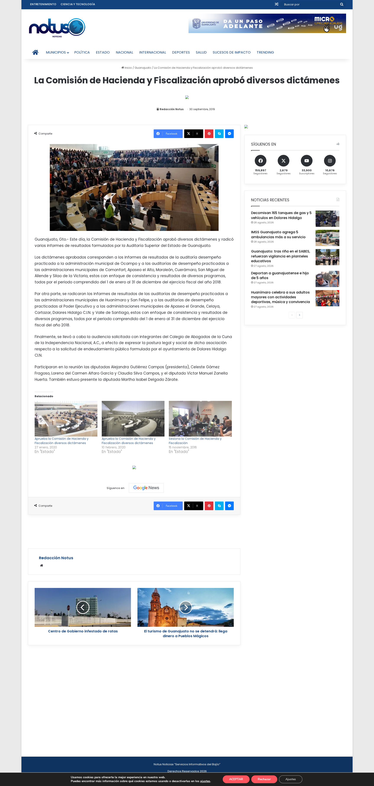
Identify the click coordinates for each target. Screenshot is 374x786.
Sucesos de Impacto (232, 52)
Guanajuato (143, 68)
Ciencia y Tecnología (78, 4)
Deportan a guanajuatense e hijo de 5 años (280, 275)
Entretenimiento (43, 4)
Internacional (152, 52)
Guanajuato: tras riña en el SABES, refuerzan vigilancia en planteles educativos (280, 256)
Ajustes (290, 779)
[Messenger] (229, 133)
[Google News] (146, 488)
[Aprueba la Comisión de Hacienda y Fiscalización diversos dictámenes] (66, 419)
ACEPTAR (236, 779)
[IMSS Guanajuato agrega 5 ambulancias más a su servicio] (327, 238)
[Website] (41, 565)
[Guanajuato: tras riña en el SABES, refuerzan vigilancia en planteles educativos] (327, 257)
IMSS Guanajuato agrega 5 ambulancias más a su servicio (278, 234)
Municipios (56, 52)
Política (82, 52)
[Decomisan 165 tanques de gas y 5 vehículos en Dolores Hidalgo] (327, 219)
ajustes (205, 781)
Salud (201, 52)
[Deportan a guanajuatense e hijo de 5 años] (327, 279)
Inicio (128, 68)
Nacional (124, 52)
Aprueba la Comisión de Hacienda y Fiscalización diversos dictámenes (62, 441)
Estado (103, 52)
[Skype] (219, 133)
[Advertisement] (134, 531)
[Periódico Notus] (57, 27)
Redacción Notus (172, 109)
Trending (265, 52)
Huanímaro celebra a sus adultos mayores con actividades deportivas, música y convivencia (280, 297)
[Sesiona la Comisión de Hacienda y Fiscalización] (200, 419)
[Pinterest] (209, 133)
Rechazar (264, 779)
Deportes (181, 52)
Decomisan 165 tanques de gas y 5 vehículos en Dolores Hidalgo (281, 215)
